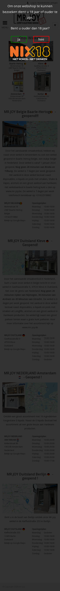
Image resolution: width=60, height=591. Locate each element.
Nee (41, 39)
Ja (18, 39)
